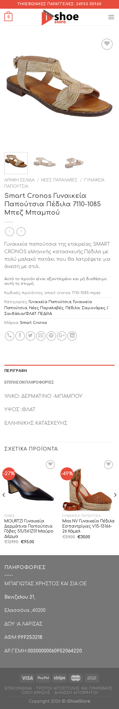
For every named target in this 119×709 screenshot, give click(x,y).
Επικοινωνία (18, 688)
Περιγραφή (15, 370)
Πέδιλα (73, 308)
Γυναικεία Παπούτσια (50, 302)
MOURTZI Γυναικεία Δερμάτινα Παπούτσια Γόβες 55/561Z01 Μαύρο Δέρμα (28, 529)
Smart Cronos (33, 323)
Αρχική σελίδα (19, 180)
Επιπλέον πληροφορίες (29, 382)
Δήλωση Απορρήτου (76, 693)
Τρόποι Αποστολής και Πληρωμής (74, 688)
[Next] (105, 92)
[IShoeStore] (59, 17)
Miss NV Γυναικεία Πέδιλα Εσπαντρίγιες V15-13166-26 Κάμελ (88, 526)
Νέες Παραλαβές (59, 180)
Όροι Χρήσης (36, 693)
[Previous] (14, 92)
